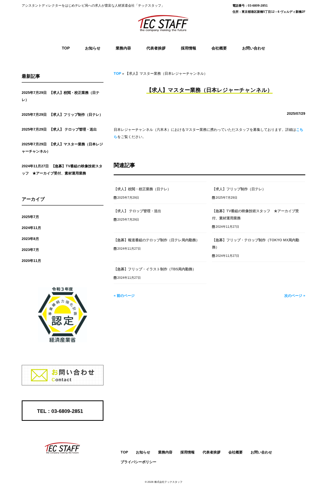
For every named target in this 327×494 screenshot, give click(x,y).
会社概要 (235, 452)
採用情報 (187, 452)
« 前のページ (124, 296)
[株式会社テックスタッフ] (163, 31)
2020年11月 (31, 261)
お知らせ (143, 452)
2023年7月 (30, 250)
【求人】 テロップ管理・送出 (137, 211)
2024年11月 (31, 228)
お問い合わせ (261, 452)
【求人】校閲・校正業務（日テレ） (142, 189)
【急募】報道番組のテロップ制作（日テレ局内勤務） (157, 240)
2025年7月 (30, 217)
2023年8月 (30, 239)
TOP (117, 73)
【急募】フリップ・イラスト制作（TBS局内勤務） (155, 269)
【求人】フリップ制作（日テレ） (239, 189)
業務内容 (165, 452)
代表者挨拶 (211, 452)
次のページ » (294, 296)
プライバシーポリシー (138, 462)
